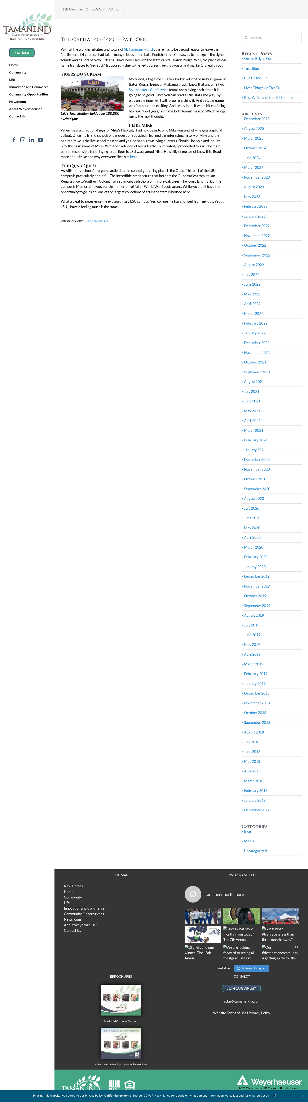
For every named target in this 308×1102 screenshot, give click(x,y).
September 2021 (257, 372)
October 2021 (255, 362)
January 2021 (255, 450)
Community (73, 897)
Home (68, 891)
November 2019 (257, 586)
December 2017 (257, 810)
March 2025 (253, 138)
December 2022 (257, 226)
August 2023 (254, 187)
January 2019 (255, 683)
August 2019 (254, 615)
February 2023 (256, 206)
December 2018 (257, 693)
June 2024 (252, 158)
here (133, 157)
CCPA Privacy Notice (157, 1095)
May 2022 (252, 294)
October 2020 (255, 479)
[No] (303, 1096)
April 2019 (252, 654)
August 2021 (254, 381)
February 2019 (256, 674)
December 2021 (257, 342)
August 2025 (254, 128)
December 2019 (257, 576)
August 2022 (254, 265)
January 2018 (255, 800)
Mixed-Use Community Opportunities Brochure (121, 1064)
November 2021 (257, 352)
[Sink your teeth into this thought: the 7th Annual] (203, 934)
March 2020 (253, 547)
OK (274, 1095)
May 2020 (252, 528)
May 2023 (252, 197)
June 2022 (252, 284)
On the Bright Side (258, 58)
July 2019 (251, 625)
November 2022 (257, 235)
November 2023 (257, 177)
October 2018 (255, 712)
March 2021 (253, 430)
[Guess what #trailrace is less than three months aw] (280, 934)
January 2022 (255, 333)
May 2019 (252, 644)
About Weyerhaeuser (80, 925)
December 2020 (257, 459)
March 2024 (253, 167)
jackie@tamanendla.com (241, 1001)
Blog (88, 220)
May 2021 (252, 411)
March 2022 (253, 313)
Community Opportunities (84, 914)
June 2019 (252, 635)
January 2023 (255, 216)
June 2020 (252, 518)
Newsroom (72, 919)
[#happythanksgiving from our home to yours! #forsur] (241, 916)
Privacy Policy (259, 1013)
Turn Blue (251, 68)
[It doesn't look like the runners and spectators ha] (203, 916)
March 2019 (253, 664)
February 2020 (256, 557)
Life (67, 903)
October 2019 (255, 596)
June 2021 (252, 401)
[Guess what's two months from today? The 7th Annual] (241, 934)
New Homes (73, 886)
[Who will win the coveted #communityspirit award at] (280, 916)
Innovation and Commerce (84, 908)
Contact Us (72, 930)
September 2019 (257, 605)
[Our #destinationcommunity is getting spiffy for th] (280, 953)
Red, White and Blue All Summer (269, 97)
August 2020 (254, 498)
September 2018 (257, 722)
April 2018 (252, 771)
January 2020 (255, 567)
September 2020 (257, 489)
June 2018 (252, 751)
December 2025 (257, 119)
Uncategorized (100, 220)
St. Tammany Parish (139, 49)
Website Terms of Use (229, 1013)
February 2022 (256, 323)
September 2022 (257, 255)
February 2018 (256, 790)
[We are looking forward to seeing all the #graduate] (241, 953)
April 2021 (252, 420)
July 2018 (251, 742)
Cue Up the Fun (255, 78)
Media (249, 841)
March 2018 (253, 781)
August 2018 (254, 732)
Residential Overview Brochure (121, 1021)
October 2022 (255, 245)
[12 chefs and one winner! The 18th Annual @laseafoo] (203, 953)
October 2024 (255, 148)
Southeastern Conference (148, 90)
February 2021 (256, 440)
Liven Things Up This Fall (262, 88)
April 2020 (252, 537)
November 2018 (257, 703)
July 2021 (251, 391)
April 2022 (252, 304)
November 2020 (257, 469)
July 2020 (251, 508)
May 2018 (252, 761)
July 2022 (251, 274)
